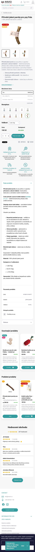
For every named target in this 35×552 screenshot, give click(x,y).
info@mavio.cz (8, 496)
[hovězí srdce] (9, 109)
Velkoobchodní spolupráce (8, 528)
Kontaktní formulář (10, 510)
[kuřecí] (15, 115)
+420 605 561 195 (9, 500)
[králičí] (4, 115)
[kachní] (27, 109)
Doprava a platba (6, 523)
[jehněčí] (15, 109)
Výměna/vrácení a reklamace (9, 525)
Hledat (31, 8)
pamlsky (28, 196)
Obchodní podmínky (7, 530)
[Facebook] (3, 504)
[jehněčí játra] (21, 109)
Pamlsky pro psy (11, 314)
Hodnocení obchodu (17, 427)
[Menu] (33, 2)
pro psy (5, 198)
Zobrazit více (17, 480)
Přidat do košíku (16, 136)
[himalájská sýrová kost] (21, 115)
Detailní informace (7, 84)
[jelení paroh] (27, 115)
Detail (10, 416)
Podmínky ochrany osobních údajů (10, 533)
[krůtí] (9, 115)
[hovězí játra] (4, 109)
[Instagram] (7, 504)
